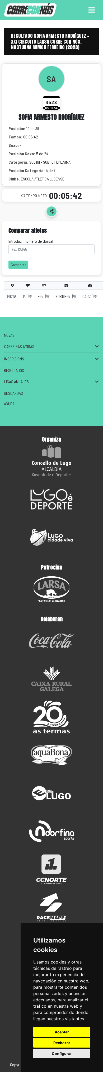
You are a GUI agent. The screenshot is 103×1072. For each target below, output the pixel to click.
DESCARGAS (13, 393)
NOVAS (9, 335)
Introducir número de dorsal (30, 241)
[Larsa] (51, 589)
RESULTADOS (14, 370)
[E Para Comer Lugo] (51, 793)
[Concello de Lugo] (51, 461)
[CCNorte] (51, 869)
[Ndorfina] (51, 831)
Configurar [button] (62, 1053)
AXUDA (9, 403)
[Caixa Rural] (51, 678)
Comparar (18, 264)
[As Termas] (51, 717)
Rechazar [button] (61, 1042)
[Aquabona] (51, 755)
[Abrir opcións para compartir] (51, 211)
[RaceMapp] (51, 907)
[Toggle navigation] (92, 10)
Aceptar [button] (62, 1032)
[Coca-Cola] (51, 640)
